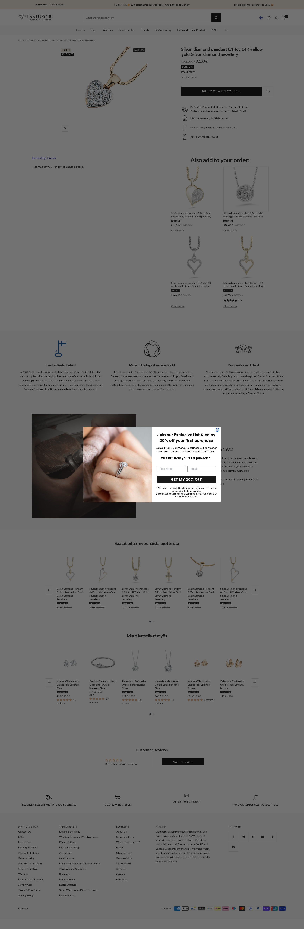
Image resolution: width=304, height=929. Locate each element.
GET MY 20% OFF (186, 479)
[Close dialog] (217, 430)
